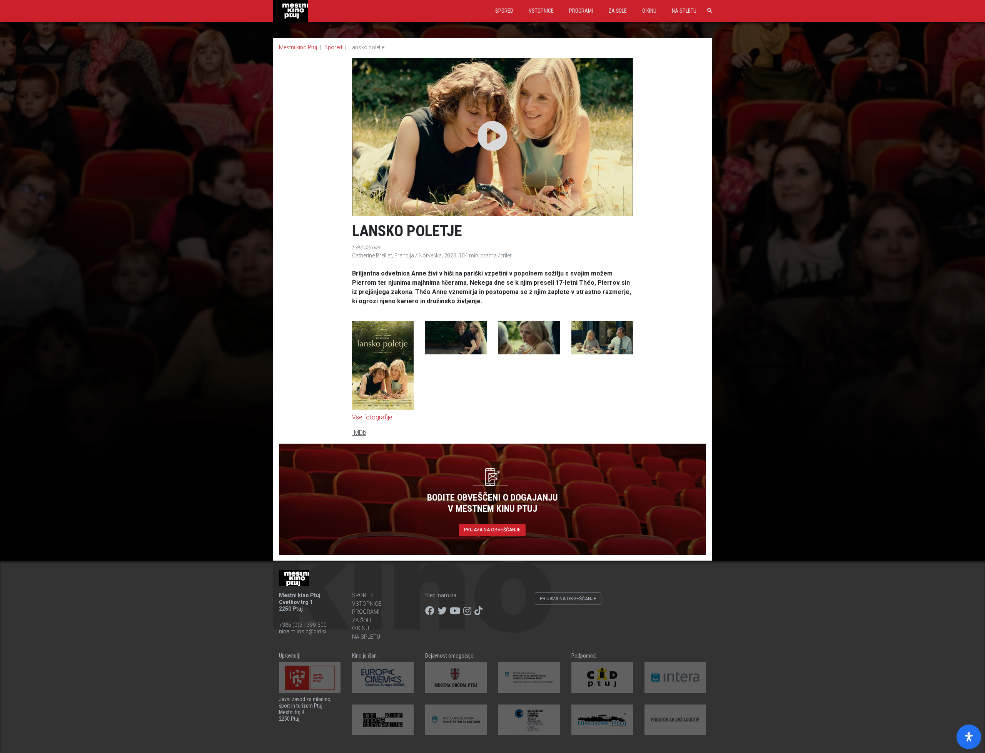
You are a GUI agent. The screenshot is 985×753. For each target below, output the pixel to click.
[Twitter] (442, 611)
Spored (504, 11)
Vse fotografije (372, 417)
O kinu (649, 11)
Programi (581, 11)
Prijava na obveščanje (492, 530)
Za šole (617, 11)
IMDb (359, 432)
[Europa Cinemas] (383, 677)
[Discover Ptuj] (602, 720)
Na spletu (684, 11)
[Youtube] (455, 611)
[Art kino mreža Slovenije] (383, 720)
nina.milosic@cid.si (302, 631)
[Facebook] (429, 611)
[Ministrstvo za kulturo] (456, 720)
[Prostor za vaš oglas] (675, 720)
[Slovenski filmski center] (529, 720)
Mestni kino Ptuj (298, 47)
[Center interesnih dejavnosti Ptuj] (602, 677)
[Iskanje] (708, 10)
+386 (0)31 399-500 (303, 625)
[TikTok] (478, 611)
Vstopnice (541, 11)
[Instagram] (467, 611)
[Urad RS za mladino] (529, 677)
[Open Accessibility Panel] (969, 737)
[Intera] (675, 677)
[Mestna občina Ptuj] (456, 677)
